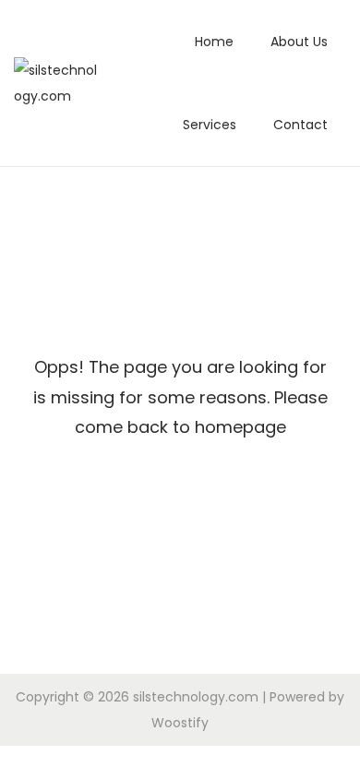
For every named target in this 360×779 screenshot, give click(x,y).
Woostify (180, 722)
